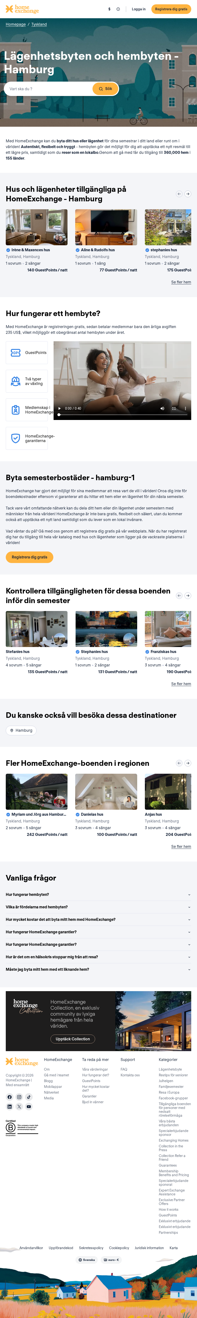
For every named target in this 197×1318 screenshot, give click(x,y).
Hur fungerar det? (95, 1075)
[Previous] (179, 194)
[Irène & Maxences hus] (37, 241)
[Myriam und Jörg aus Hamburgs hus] (37, 806)
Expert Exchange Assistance (172, 1192)
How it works (169, 1209)
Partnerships (168, 1232)
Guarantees (168, 1165)
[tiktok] (29, 1097)
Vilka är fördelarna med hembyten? (37, 907)
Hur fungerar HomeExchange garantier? (41, 932)
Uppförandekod (61, 1248)
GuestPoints (91, 1081)
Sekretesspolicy (91, 1248)
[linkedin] (9, 1106)
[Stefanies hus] (37, 643)
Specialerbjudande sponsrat (173, 1182)
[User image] (60, 237)
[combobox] (61, 89)
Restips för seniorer (173, 1075)
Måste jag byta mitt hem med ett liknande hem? (47, 969)
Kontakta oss (130, 1075)
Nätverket (51, 1092)
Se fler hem (181, 282)
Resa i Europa (169, 1092)
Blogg (48, 1081)
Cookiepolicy (119, 1248)
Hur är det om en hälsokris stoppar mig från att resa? (52, 957)
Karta (174, 1248)
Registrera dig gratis (171, 9)
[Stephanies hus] (106, 643)
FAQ (124, 1069)
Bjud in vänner (93, 1102)
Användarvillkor (31, 1248)
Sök (108, 88)
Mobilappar (53, 1087)
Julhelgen (166, 1081)
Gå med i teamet (56, 1075)
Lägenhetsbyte (170, 1069)
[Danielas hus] (106, 806)
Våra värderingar (95, 1069)
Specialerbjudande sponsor (173, 1133)
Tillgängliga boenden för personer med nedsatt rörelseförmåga (175, 1109)
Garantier (89, 1096)
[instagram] (19, 1097)
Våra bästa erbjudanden (169, 1123)
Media (49, 1098)
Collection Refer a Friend (172, 1158)
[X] (19, 1106)
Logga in (139, 9)
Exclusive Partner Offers (172, 1202)
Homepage (16, 24)
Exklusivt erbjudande (175, 1221)
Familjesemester (171, 1087)
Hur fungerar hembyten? (27, 894)
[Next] (188, 194)
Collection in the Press (171, 1148)
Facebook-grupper (173, 1098)
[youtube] (29, 1106)
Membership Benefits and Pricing (174, 1173)
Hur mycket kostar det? (96, 1088)
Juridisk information (149, 1248)
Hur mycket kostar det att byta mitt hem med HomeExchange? (61, 919)
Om (47, 1069)
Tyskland (39, 24)
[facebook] (9, 1097)
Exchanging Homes (174, 1140)
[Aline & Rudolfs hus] (106, 241)
